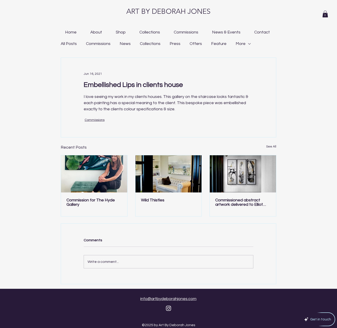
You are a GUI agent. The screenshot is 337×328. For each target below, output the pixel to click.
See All (271, 146)
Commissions (98, 44)
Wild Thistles (152, 200)
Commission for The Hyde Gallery (90, 202)
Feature (219, 44)
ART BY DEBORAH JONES (168, 11)
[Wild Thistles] (168, 173)
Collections (150, 44)
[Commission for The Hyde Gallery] (94, 173)
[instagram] (168, 308)
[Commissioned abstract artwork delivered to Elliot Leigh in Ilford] (243, 173)
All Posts (69, 44)
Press (175, 44)
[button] (325, 14)
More (241, 44)
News (125, 44)
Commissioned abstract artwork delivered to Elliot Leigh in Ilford (239, 202)
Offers (196, 44)
